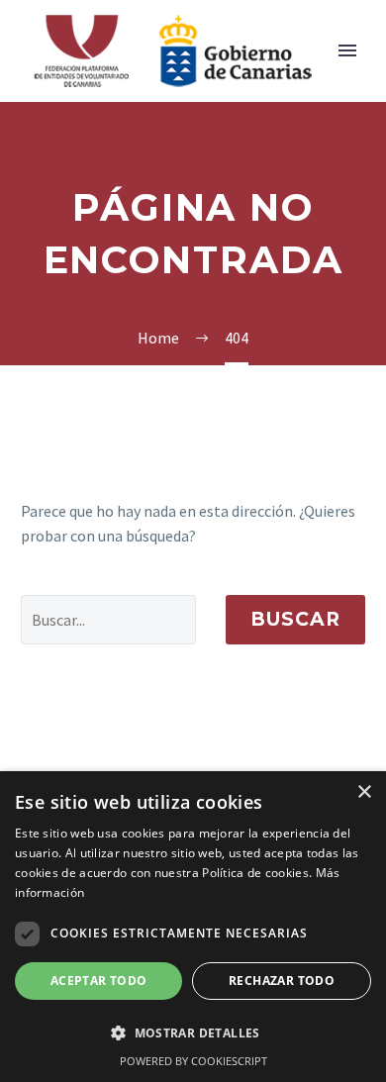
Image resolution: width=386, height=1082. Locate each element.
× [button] (363, 792)
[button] (193, 1033)
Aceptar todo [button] (98, 980)
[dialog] (193, 926)
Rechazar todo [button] (282, 980)
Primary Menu (347, 50)
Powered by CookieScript (193, 1060)
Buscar (295, 619)
